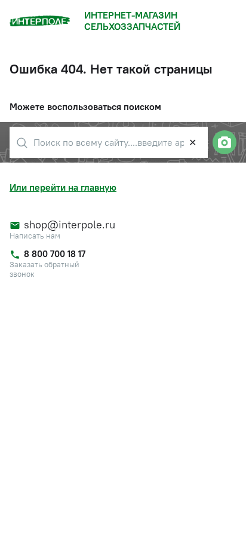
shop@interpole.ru (64, 224)
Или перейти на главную (63, 187)
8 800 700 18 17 (54, 253)
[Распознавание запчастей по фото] (224, 142)
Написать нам (35, 235)
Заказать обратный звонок (44, 269)
